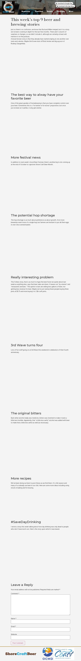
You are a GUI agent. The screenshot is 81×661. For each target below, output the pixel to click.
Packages (61, 11)
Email (13, 626)
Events (50, 11)
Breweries (26, 11)
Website (14, 634)
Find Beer (39, 11)
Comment (15, 593)
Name (13, 618)
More (71, 11)
